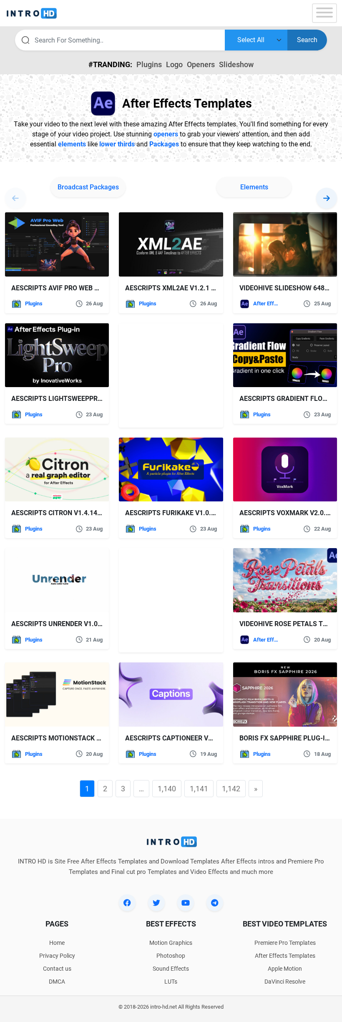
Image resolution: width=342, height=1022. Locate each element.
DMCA (57, 981)
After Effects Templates (267, 303)
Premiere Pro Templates (285, 942)
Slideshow (236, 64)
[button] (326, 198)
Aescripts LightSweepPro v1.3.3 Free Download (95, 399)
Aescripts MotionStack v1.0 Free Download (88, 738)
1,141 (199, 788)
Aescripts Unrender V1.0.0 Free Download (84, 624)
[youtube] (185, 902)
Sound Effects (171, 968)
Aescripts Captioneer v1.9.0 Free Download (202, 738)
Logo (174, 64)
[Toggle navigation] (324, 13)
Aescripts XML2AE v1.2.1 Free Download (194, 288)
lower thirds (117, 144)
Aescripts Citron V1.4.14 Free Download (81, 513)
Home (57, 942)
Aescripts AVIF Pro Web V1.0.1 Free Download (90, 288)
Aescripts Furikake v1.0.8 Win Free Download (204, 513)
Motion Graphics (170, 942)
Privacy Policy (57, 955)
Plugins (149, 64)
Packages (164, 144)
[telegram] (214, 902)
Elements (254, 187)
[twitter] (156, 902)
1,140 (167, 788)
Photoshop (170, 955)
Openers (201, 64)
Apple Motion (285, 968)
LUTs (170, 981)
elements (72, 144)
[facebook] (127, 902)
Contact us (57, 968)
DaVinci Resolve (284, 981)
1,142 (231, 788)
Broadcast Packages (88, 187)
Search (307, 40)
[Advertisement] (171, 375)
